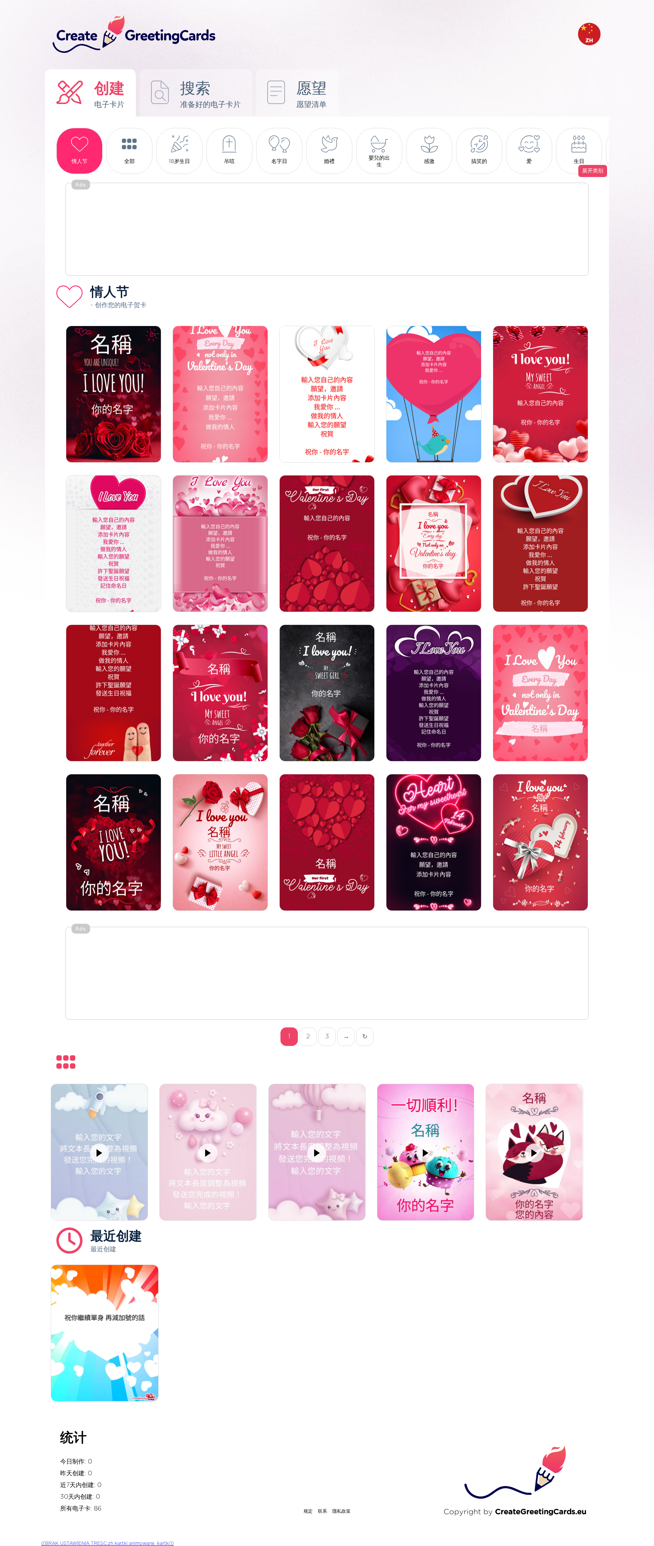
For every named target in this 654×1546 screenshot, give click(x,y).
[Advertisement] (327, 230)
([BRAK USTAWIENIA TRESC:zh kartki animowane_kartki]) (107, 1543)
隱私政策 (341, 1511)
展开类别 (592, 171)
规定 (308, 1511)
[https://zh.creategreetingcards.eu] (309, 34)
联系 (322, 1511)
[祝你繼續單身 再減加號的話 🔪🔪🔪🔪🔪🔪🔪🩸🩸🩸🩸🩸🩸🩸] (105, 1334)
